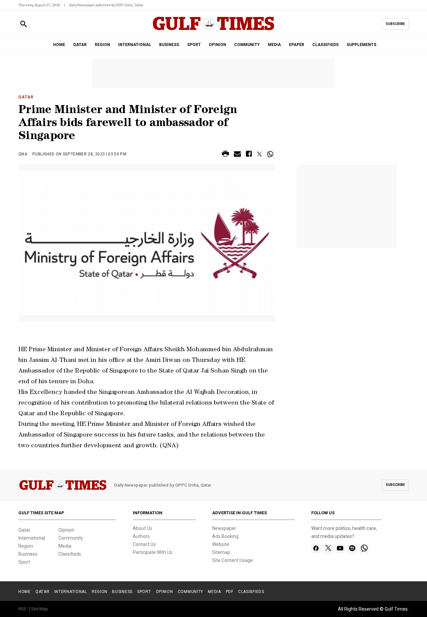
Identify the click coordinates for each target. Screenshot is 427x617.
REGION (102, 44)
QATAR (80, 44)
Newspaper (224, 528)
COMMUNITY (247, 44)
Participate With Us (152, 552)
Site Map (39, 608)
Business (27, 554)
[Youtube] (340, 548)
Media (64, 546)
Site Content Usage (232, 560)
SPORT (194, 44)
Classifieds (69, 554)
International (31, 538)
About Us (142, 528)
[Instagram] (352, 548)
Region (25, 546)
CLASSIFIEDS (325, 44)
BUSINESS (169, 44)
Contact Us (144, 544)
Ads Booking (225, 536)
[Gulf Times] (213, 30)
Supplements (361, 44)
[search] (23, 24)
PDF (230, 591)
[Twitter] (328, 548)
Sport (24, 562)
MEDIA (274, 44)
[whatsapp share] (271, 154)
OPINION (217, 44)
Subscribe (395, 24)
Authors (141, 536)
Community (70, 538)
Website (220, 544)
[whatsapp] (364, 548)
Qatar (26, 97)
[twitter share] (259, 154)
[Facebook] (316, 548)
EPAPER (296, 44)
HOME (59, 44)
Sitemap (221, 552)
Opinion (66, 530)
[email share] (237, 155)
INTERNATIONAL (134, 44)
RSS (22, 608)
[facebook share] (249, 155)
